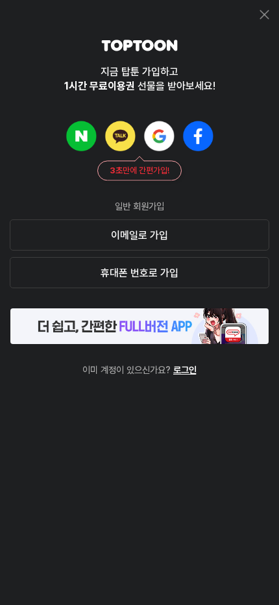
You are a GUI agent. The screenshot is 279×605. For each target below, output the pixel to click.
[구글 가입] (159, 135)
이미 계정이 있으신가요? (139, 369)
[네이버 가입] (81, 135)
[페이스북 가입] (197, 135)
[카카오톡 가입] (120, 135)
